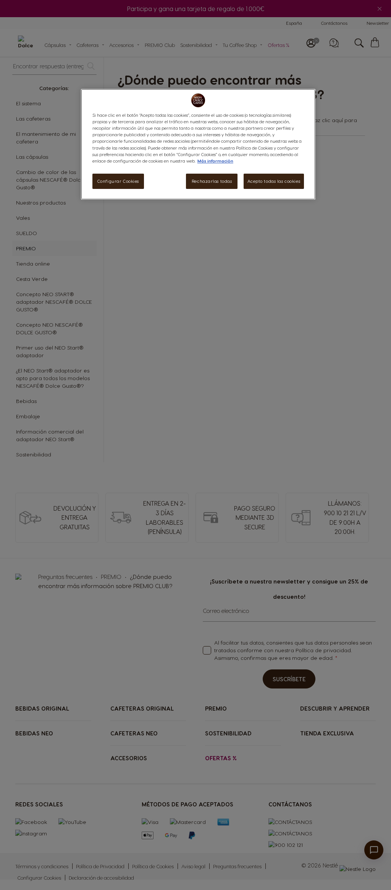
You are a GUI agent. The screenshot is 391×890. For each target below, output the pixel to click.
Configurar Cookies (118, 181)
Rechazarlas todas (212, 181)
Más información (215, 160)
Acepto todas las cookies (274, 181)
